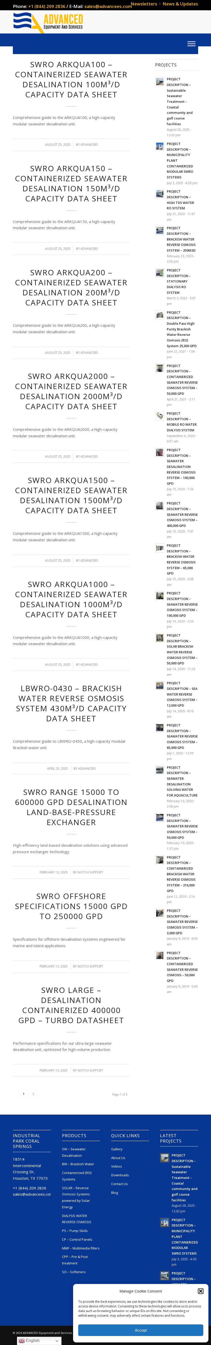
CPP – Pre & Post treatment (75, 1259)
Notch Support (90, 872)
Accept (141, 1330)
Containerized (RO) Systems (76, 1175)
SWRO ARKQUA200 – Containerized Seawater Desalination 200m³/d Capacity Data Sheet (71, 287)
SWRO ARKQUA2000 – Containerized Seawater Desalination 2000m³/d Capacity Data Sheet (71, 391)
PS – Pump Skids (75, 1230)
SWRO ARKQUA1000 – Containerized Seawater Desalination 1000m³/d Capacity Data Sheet (71, 599)
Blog (114, 1192)
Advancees (89, 144)
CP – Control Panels (77, 1239)
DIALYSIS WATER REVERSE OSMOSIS (76, 1218)
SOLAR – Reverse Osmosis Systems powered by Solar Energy (76, 1197)
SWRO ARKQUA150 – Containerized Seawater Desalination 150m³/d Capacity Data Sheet (71, 183)
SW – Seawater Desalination (74, 1152)
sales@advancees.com (108, 6)
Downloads (120, 1175)
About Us (118, 1157)
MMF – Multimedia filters (81, 1248)
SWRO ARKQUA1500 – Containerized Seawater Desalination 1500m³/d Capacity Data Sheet (71, 495)
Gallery (116, 1149)
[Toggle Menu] (191, 43)
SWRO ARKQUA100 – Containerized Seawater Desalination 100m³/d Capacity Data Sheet (71, 79)
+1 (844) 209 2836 (46, 6)
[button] (200, 1291)
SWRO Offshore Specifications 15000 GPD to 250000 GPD (71, 906)
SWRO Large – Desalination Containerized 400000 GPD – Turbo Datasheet (71, 1005)
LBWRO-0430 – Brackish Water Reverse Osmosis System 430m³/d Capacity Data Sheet (71, 703)
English (32, 1340)
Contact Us (119, 1183)
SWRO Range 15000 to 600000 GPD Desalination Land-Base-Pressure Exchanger (71, 807)
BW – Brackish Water (78, 1164)
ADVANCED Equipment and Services (47, 1333)
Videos (116, 1166)
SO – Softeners (74, 1272)
